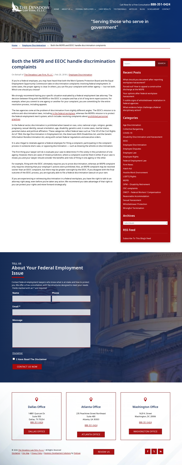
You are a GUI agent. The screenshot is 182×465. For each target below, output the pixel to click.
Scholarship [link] (153, 9)
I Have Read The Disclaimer (31, 359)
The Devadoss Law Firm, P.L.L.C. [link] (38, 74)
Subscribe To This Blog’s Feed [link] (137, 238)
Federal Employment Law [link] (134, 160)
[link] (30, 6)
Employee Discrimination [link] (80, 74)
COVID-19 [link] (127, 133)
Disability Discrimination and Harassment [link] (142, 137)
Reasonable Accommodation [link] (136, 196)
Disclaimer (17, 353)
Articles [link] (133, 9)
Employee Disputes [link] (132, 148)
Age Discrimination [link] (132, 125)
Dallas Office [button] (36, 431)
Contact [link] (166, 9)
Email (16, 306)
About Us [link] (66, 9)
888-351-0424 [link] (160, 4)
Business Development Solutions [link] (57, 453)
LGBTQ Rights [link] (129, 176)
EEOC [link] (125, 141)
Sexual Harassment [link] (132, 200)
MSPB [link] (126, 180)
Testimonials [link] (120, 9)
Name (15, 292)
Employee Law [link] (129, 152)
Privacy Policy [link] (36, 453)
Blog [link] (142, 9)
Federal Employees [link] (85, 9)
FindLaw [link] (77, 453)
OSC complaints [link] (130, 188)
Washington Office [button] (145, 431)
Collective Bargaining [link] (133, 129)
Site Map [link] (25, 453)
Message (17, 320)
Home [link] (56, 9)
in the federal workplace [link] (63, 113)
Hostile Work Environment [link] (135, 172)
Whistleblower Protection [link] (135, 204)
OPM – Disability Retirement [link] (136, 184)
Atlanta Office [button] (91, 434)
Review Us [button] (104, 451)
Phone (55, 292)
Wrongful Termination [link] (133, 208)
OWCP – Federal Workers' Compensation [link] (142, 192)
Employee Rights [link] (131, 156)
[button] (147, 451)
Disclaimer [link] (16, 453)
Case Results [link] (105, 9)
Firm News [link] (128, 164)
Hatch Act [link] (127, 168)
